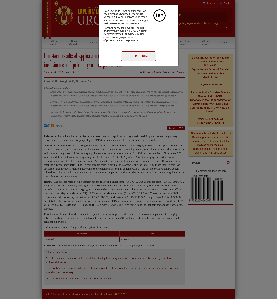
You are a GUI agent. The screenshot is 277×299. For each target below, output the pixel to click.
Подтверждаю (138, 56)
